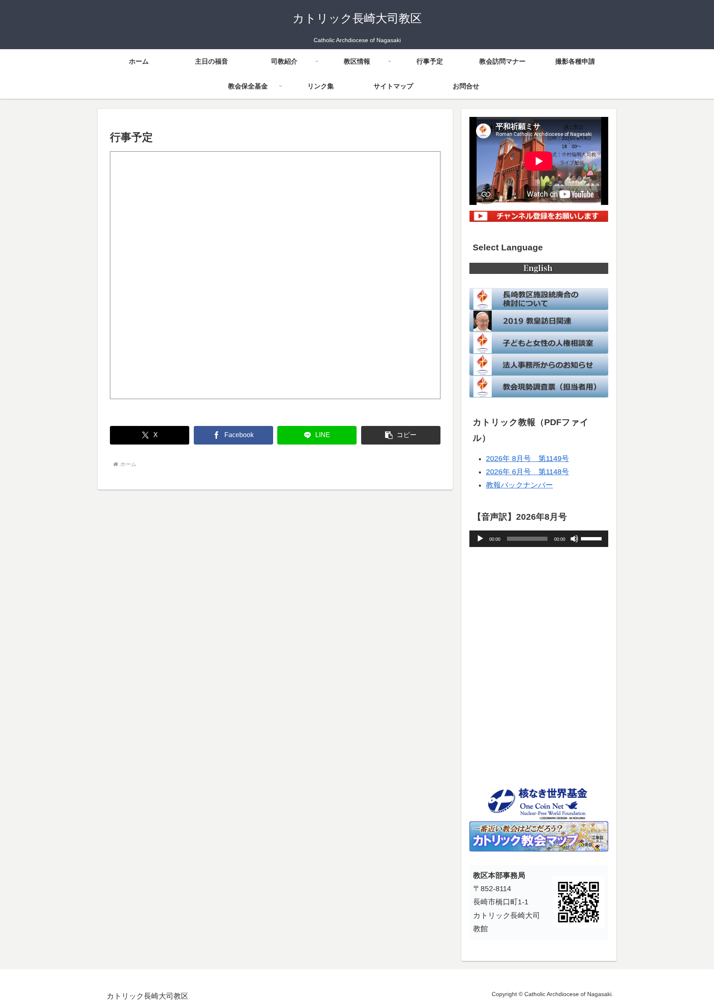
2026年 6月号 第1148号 (527, 472)
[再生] (480, 539)
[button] (400, 435)
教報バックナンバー (519, 485)
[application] (538, 538)
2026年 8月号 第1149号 (527, 458)
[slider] (592, 537)
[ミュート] (574, 539)
